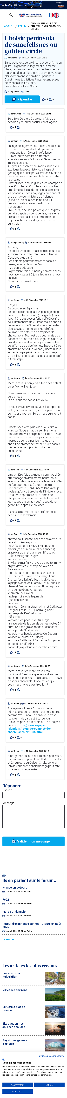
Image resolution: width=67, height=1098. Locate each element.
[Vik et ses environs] (55, 1000)
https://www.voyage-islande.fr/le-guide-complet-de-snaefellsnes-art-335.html (29, 729)
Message (8, 803)
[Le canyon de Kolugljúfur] (55, 983)
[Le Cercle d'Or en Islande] (55, 1017)
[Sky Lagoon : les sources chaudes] (55, 1033)
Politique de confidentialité (51, 1056)
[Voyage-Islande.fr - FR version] (51, 15)
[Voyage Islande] (30, 15)
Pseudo (7, 790)
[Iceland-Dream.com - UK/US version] (56, 15)
